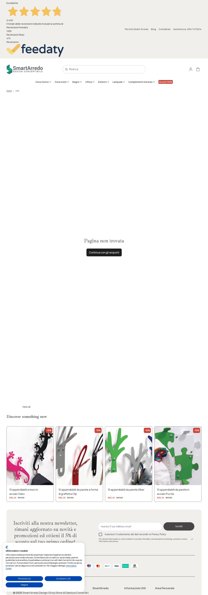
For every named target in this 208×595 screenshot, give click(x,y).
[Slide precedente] (11, 455)
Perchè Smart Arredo (136, 29)
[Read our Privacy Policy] (192, 539)
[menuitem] (43, 81)
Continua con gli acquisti (104, 252)
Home (9, 90)
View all (26, 406)
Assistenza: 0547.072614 (187, 29)
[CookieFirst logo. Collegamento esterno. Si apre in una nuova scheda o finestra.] (7, 547)
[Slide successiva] (49, 455)
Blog (153, 29)
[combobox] (100, 69)
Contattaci (165, 29)
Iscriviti (178, 526)
